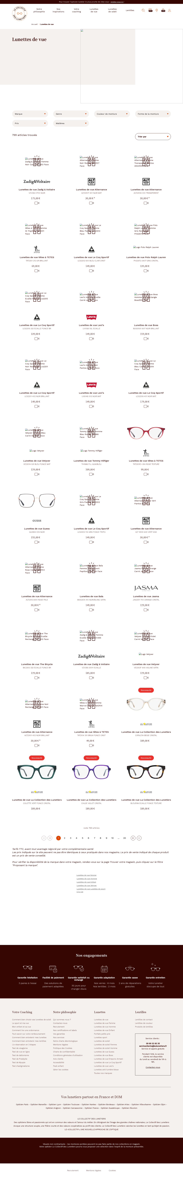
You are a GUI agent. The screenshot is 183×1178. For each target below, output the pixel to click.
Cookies (112, 1170)
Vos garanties (59, 1034)
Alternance (91, 191)
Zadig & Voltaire (37, 191)
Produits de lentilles (144, 1027)
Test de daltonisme (20, 1055)
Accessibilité (58, 1062)
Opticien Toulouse (71, 1104)
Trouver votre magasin (122, 862)
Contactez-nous (60, 1023)
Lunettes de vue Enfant (86, 882)
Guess (37, 530)
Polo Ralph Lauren (146, 259)
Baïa (91, 598)
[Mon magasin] (156, 10)
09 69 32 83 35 (153, 1043)
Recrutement (58, 1027)
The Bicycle (37, 666)
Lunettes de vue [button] (94, 10)
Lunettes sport (100, 1037)
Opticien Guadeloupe (110, 1108)
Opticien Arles (123, 1104)
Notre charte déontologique (65, 1041)
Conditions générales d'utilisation (68, 1055)
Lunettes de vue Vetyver (87, 886)
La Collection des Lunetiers (146, 733)
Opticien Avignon (53, 1108)
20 (124, 838)
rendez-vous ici (117, 2)
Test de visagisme (20, 1048)
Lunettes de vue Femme (86, 875)
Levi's (91, 327)
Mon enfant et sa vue (21, 1027)
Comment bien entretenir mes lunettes (29, 1037)
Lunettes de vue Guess (104, 1052)
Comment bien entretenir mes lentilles (29, 1041)
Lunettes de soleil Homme (105, 1048)
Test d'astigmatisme (21, 1066)
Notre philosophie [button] (39, 10)
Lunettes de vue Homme (87, 879)
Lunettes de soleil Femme (105, 1045)
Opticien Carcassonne (72, 1108)
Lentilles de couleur (144, 1023)
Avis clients (58, 1059)
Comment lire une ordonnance (25, 1030)
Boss (146, 327)
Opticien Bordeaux (106, 1104)
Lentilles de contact (144, 1020)
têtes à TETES (37, 259)
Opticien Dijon (159, 1104)
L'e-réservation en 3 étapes (24, 1045)
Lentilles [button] (130, 10)
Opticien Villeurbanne (141, 1104)
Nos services (58, 1037)
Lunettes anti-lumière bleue (106, 1070)
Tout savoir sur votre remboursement (28, 1034)
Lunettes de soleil (102, 1041)
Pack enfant (58, 1066)
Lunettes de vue (101, 1020)
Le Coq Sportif (91, 259)
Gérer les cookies (60, 1070)
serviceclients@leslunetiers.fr (153, 1046)
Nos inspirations (58, 10)
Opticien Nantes (89, 1104)
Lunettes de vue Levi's (104, 1066)
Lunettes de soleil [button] (112, 10)
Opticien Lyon (55, 1104)
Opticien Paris (22, 1104)
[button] (163, 10)
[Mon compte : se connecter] (169, 10)
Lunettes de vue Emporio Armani (108, 1059)
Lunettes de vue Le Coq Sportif (108, 1062)
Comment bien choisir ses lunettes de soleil (31, 1020)
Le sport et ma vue (20, 1023)
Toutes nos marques (103, 1073)
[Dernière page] (139, 838)
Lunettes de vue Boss (103, 1055)
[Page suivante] (133, 838)
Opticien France (92, 1108)
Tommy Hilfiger (91, 462)
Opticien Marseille (38, 1104)
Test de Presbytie (19, 1059)
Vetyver (36, 462)
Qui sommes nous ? (62, 1020)
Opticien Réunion (129, 1108)
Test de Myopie (18, 1062)
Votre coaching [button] (76, 10)
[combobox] (30, 113)
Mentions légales (60, 1045)
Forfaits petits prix (102, 1034)
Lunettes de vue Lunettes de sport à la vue (91, 890)
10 (112, 838)
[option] (30, 113)
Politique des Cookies (62, 1048)
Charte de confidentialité (64, 1052)
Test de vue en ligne (21, 1052)
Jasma (146, 598)
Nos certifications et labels (65, 1030)
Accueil (34, 24)
